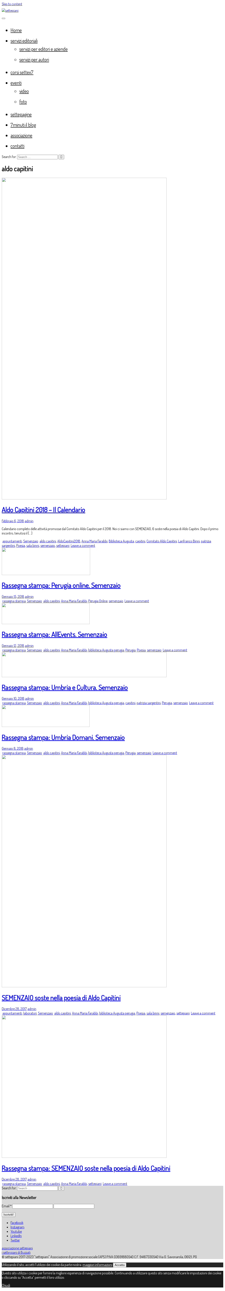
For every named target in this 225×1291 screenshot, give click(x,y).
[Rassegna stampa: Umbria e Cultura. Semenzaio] (84, 676)
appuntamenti (12, 541)
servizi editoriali (24, 40)
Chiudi (6, 1285)
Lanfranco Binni (189, 541)
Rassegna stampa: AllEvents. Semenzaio (54, 634)
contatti (17, 146)
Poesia (20, 545)
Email (7, 1206)
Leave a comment (83, 545)
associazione (21, 135)
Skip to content (12, 4)
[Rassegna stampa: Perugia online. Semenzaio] (46, 574)
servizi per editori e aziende (43, 49)
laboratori (30, 1013)
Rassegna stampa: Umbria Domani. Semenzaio (63, 737)
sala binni (32, 545)
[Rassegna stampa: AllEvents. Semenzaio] (46, 623)
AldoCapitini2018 (68, 541)
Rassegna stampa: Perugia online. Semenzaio (61, 585)
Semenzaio (30, 541)
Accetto (120, 1265)
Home (16, 30)
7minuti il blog (23, 125)
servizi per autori (34, 59)
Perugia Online (97, 601)
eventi (16, 83)
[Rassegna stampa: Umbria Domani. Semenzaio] (46, 725)
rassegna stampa (14, 601)
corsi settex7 (22, 72)
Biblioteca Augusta (121, 541)
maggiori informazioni (97, 1265)
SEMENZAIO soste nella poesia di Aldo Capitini (61, 997)
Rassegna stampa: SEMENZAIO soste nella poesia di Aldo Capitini (86, 1167)
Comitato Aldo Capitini (162, 541)
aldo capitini (48, 541)
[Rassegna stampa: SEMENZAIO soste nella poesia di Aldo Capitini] (84, 1156)
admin (29, 521)
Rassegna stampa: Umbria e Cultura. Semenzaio (65, 687)
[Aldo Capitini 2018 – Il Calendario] (84, 498)
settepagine (21, 114)
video (24, 91)
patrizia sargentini (149, 703)
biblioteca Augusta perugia (106, 650)
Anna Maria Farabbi (94, 541)
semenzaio (47, 545)
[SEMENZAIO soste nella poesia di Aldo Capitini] (84, 986)
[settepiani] (10, 10)
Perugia (130, 650)
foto (23, 101)
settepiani (62, 545)
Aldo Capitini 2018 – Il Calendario (43, 509)
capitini (140, 541)
